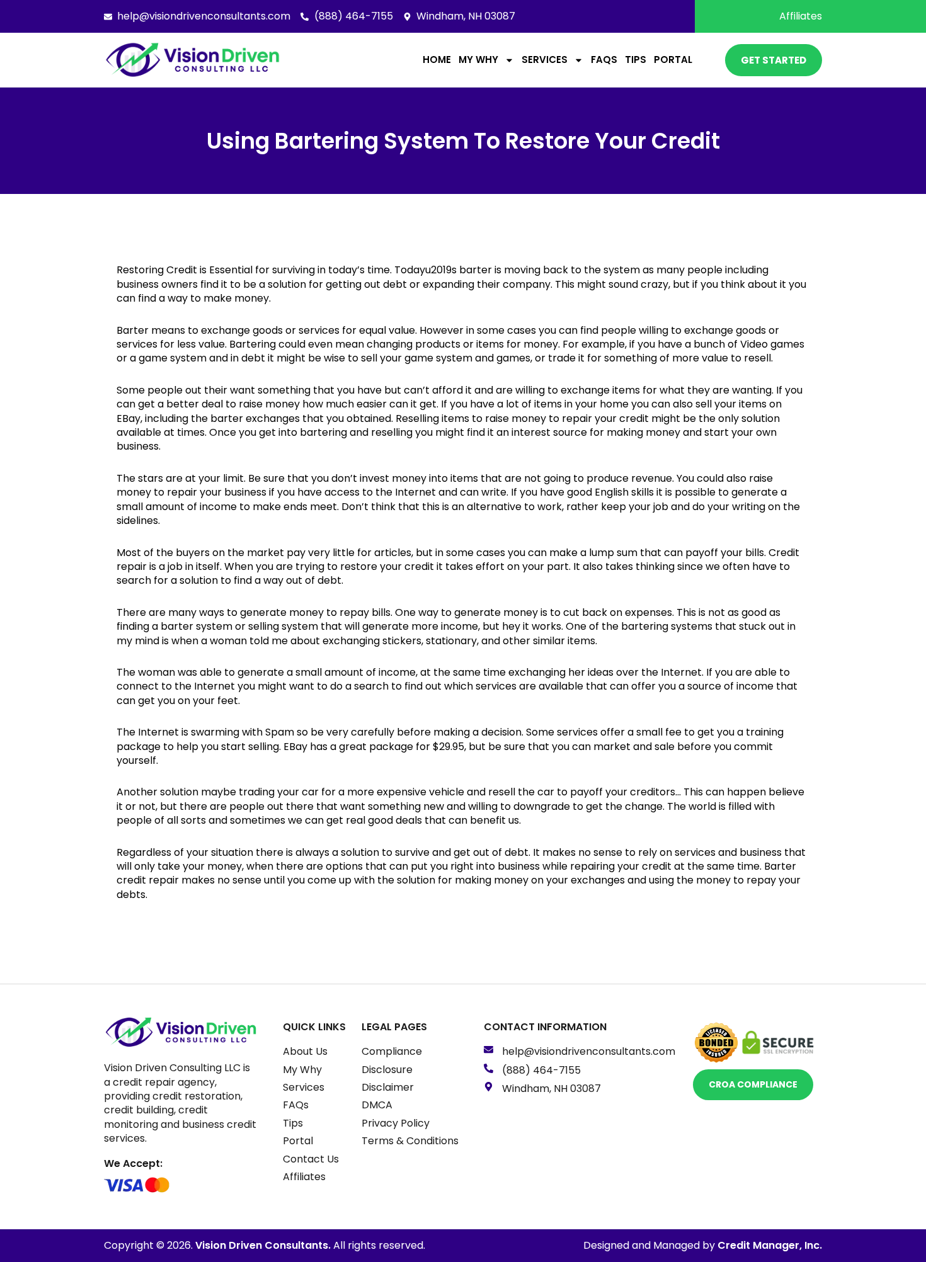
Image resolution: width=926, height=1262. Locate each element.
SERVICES (545, 59)
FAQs (604, 59)
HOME (437, 59)
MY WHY (478, 59)
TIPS (635, 59)
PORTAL (673, 59)
